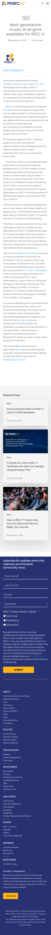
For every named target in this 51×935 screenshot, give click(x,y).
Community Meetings (12, 836)
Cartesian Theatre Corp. (15, 84)
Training (6, 774)
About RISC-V (9, 708)
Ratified (6, 754)
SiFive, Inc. (38, 84)
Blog (26, 18)
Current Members (10, 847)
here (17, 349)
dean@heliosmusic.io (14, 359)
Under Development (12, 757)
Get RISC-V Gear (10, 864)
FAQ (5, 702)
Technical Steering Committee (16, 696)
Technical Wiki (9, 789)
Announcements (10, 720)
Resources (7, 850)
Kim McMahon (13, 70)
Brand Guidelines (10, 743)
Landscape (7, 813)
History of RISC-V (10, 711)
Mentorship (8, 786)
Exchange (7, 810)
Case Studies (8, 807)
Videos (6, 833)
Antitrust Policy (10, 740)
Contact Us (8, 705)
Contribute (8, 760)
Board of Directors (11, 699)
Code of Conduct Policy (36, 922)
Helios (8, 106)
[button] (47, 3)
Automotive (8, 801)
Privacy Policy (37, 656)
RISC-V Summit (10, 827)
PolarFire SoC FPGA (27, 253)
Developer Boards (11, 780)
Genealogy (7, 723)
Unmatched (23, 320)
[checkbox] (25, 620)
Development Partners (13, 777)
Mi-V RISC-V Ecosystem (35, 270)
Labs (5, 783)
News (5, 717)
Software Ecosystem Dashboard (17, 816)
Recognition (8, 853)
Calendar (7, 830)
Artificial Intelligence (12, 804)
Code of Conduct (10, 737)
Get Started (8, 771)
